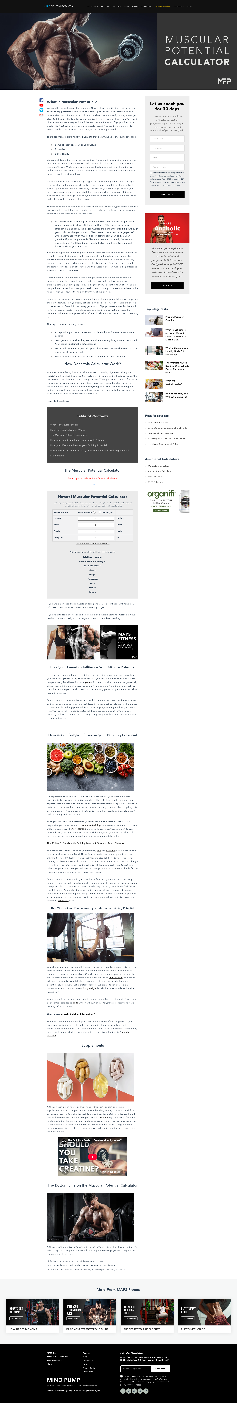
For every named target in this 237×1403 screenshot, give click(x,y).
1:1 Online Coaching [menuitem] (162, 6)
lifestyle (110, 850)
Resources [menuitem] (145, 6)
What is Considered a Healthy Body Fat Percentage (176, 351)
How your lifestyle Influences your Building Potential (79, 445)
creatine (103, 1117)
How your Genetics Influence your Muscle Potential (77, 440)
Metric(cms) (108, 512)
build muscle (116, 977)
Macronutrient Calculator (160, 471)
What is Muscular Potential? (65, 424)
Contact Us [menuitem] (178, 6)
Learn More (167, 285)
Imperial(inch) (85, 512)
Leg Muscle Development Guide (163, 444)
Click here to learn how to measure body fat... (92, 544)
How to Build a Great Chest (161, 433)
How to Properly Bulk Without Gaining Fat (176, 395)
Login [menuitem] (189, 6)
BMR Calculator (155, 476)
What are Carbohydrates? (174, 382)
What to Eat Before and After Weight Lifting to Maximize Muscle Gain (175, 334)
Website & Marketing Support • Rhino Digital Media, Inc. (74, 1390)
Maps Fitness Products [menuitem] (57, 1356)
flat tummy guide (193, 1329)
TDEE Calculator (156, 482)
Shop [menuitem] (126, 6)
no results (63, 900)
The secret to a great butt (142, 1329)
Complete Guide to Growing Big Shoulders (168, 428)
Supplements (57, 455)
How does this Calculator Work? (67, 430)
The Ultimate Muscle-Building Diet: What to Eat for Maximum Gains (177, 367)
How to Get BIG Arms (158, 422)
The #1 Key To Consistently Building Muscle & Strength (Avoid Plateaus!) (86, 843)
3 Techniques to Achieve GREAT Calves (166, 438)
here (178, 185)
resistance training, (91, 825)
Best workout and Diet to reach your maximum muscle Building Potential (90, 450)
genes (88, 682)
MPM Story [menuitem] (92, 6)
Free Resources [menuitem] (54, 1360)
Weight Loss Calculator (159, 466)
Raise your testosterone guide (87, 1329)
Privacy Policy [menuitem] (89, 1368)
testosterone (79, 828)
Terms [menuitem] (85, 1364)
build (75, 1002)
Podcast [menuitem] (135, 6)
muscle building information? (78, 1014)
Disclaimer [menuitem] (88, 1371)
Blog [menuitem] (85, 1356)
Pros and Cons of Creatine (174, 318)
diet (99, 850)
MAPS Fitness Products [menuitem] (110, 6)
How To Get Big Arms (23, 1329)
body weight (90, 988)
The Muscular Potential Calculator (68, 435)
